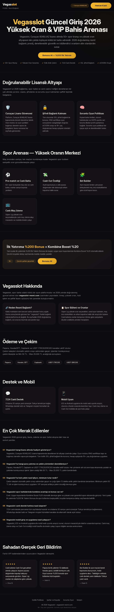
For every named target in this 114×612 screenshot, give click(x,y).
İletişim (79, 600)
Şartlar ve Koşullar (53, 600)
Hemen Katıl (101, 5)
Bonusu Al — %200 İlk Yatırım (57, 55)
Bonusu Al (47, 261)
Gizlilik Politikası (38, 600)
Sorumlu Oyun (68, 600)
